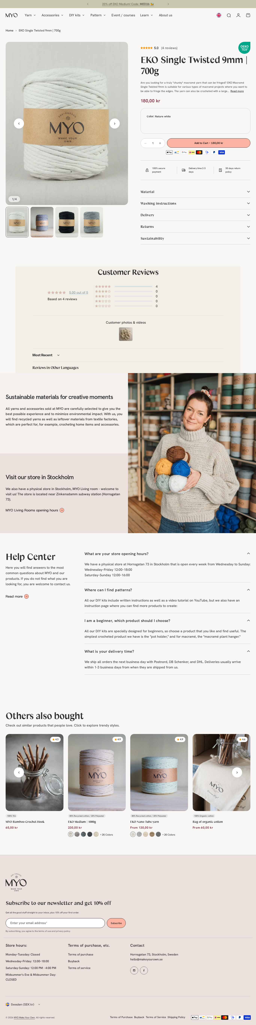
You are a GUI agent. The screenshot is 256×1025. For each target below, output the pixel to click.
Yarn (28, 15)
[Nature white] (132, 834)
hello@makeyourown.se (146, 959)
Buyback (74, 961)
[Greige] (96, 834)
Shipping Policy (176, 1017)
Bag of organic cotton (208, 821)
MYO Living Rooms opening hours (32, 510)
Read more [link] (14, 596)
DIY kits (74, 15)
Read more (237, 91)
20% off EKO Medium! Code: (128, 4)
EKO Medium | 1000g (82, 821)
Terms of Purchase (121, 1017)
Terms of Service (156, 1017)
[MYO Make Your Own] (12, 15)
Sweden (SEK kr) (22, 1004)
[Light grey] (77, 834)
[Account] (238, 15)
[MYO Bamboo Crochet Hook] (35, 772)
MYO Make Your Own (24, 1017)
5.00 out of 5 (78, 292)
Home (9, 30)
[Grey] (83, 834)
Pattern (96, 15)
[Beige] (152, 834)
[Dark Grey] (89, 834)
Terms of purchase (80, 954)
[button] (88, 4)
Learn (144, 15)
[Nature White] (70, 834)
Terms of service (79, 968)
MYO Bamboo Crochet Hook (25, 821)
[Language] (219, 15)
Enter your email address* (28, 923)
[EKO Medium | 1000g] (97, 772)
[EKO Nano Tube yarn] (159, 772)
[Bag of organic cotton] (222, 772)
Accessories (50, 15)
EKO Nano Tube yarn (144, 821)
